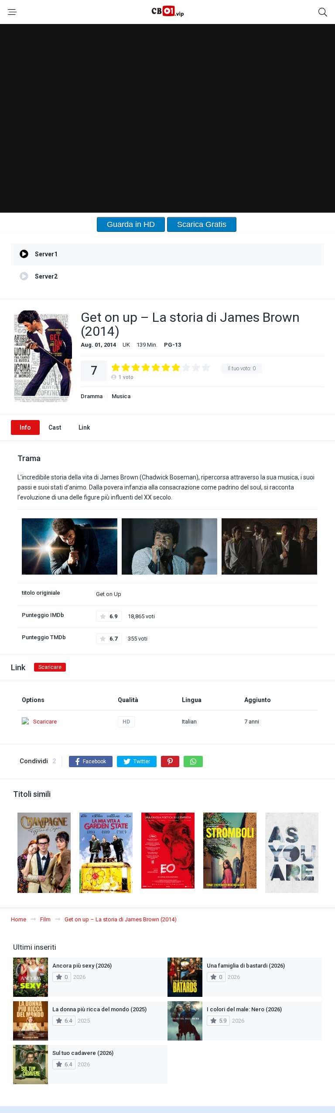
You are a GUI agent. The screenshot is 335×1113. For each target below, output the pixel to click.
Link (84, 427)
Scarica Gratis (201, 224)
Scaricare (50, 667)
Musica (121, 396)
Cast (54, 427)
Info (25, 427)
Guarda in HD (131, 224)
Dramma (92, 396)
